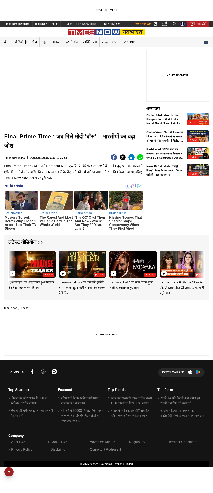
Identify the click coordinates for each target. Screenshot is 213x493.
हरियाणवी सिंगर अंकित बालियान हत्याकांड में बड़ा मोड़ (80, 400)
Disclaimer (58, 449)
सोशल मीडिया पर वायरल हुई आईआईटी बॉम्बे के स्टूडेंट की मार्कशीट (182, 413)
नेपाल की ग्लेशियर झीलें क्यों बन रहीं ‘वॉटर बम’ (32, 413)
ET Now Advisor (109, 23)
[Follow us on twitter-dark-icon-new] (43, 372)
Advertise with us (102, 442)
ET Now (67, 23)
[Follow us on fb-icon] (32, 372)
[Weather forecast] (165, 24)
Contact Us (59, 442)
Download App (173, 372)
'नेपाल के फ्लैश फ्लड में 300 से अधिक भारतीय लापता (29, 400)
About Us (18, 442)
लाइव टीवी (201, 23)
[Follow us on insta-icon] (54, 372)
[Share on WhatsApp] (140, 159)
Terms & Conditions (182, 442)
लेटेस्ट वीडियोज (22, 242)
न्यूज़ (44, 42)
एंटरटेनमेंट (72, 42)
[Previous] (12, 264)
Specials (129, 42)
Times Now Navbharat (17, 23)
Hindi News (10, 308)
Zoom (55, 23)
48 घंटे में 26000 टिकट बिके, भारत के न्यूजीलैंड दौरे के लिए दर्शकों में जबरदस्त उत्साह (82, 415)
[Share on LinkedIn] (131, 159)
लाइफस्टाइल (109, 42)
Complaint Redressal (105, 449)
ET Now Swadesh (86, 23)
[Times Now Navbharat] (106, 32)
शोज (34, 42)
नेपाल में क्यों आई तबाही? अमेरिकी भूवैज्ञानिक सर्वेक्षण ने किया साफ (130, 413)
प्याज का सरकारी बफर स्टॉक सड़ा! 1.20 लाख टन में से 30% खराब (131, 400)
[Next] (200, 264)
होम (6, 42)
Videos (24, 308)
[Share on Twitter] (123, 159)
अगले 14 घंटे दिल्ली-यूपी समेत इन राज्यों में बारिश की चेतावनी (180, 400)
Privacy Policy (21, 449)
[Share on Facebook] (114, 159)
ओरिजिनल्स (90, 42)
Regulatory (137, 442)
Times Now (41, 23)
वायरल (56, 42)
